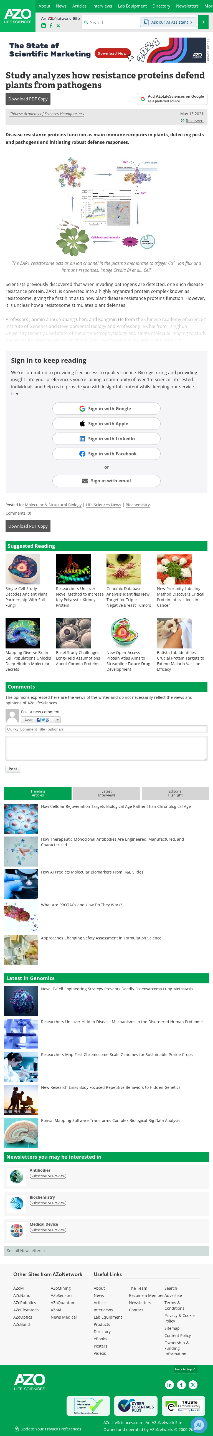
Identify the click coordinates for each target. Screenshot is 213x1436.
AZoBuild (21, 1324)
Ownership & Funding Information (176, 1348)
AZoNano (21, 1295)
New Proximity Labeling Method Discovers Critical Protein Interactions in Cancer (180, 597)
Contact (136, 1309)
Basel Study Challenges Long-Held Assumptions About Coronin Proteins (78, 658)
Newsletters (140, 1302)
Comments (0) (18, 513)
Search (170, 1288)
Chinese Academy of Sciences (175, 319)
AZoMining (61, 1288)
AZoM (18, 1288)
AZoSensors (61, 1295)
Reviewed (195, 120)
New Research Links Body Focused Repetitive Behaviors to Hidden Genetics (111, 1087)
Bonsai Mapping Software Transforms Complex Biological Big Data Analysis (110, 1120)
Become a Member (146, 1295)
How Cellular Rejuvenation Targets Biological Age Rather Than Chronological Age (116, 806)
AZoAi (56, 1309)
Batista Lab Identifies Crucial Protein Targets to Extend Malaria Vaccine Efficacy (180, 661)
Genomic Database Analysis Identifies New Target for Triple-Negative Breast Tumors (128, 597)
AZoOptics (22, 1317)
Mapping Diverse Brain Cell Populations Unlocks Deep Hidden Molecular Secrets (28, 661)
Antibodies (40, 1170)
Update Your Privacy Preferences (50, 1429)
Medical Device (44, 1224)
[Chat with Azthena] (199, 1425)
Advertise (173, 1295)
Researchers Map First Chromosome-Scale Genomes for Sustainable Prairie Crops (117, 1054)
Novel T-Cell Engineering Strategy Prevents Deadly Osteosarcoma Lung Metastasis (117, 988)
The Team (138, 1288)
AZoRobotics (24, 1302)
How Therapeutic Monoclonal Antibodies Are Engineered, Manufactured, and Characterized (112, 842)
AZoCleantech (26, 1309)
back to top (184, 1369)
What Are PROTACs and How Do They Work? (81, 904)
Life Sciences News (103, 504)
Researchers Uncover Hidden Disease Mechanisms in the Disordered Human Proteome (122, 1021)
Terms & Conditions (174, 1305)
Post (13, 768)
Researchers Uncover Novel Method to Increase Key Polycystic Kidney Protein (80, 597)
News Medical (64, 1317)
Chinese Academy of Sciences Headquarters (46, 113)
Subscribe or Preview (48, 1175)
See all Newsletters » (26, 1250)
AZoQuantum (63, 1302)
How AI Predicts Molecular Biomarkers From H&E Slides (92, 872)
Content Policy (177, 1335)
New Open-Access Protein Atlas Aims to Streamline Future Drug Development (128, 661)
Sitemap (172, 1328)
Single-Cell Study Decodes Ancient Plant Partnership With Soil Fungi (26, 597)
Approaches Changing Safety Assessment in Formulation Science (101, 938)
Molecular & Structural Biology (53, 504)
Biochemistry (138, 504)
